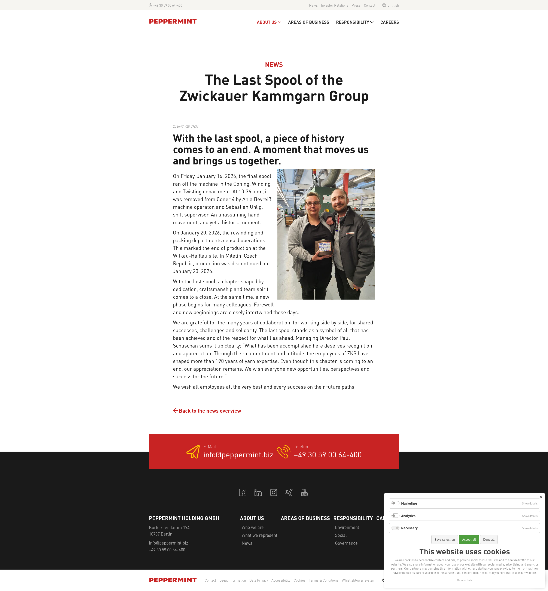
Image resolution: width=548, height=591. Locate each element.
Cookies (299, 580)
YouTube (305, 493)
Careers (389, 22)
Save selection (445, 539)
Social (341, 535)
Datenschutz (464, 580)
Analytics (408, 515)
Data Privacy (258, 580)
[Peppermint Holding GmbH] (173, 21)
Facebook (243, 493)
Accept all (469, 539)
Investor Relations (334, 5)
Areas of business (308, 22)
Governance (346, 543)
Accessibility (280, 580)
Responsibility (352, 22)
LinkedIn (258, 493)
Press (356, 5)
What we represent (259, 535)
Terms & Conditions (323, 580)
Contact (369, 5)
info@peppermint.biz (238, 454)
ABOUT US (267, 22)
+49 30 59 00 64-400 (167, 5)
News (313, 5)
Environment (347, 527)
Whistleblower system (358, 580)
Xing (289, 493)
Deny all (488, 539)
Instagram (274, 493)
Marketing (409, 503)
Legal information (232, 580)
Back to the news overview (210, 410)
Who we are (253, 527)
